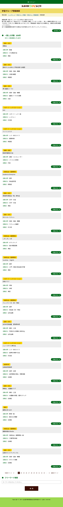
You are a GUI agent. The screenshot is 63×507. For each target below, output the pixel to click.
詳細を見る (55, 59)
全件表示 (56, 30)
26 (26, 473)
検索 (32, 488)
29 (34, 473)
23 (18, 473)
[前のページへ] (16, 473)
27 (29, 473)
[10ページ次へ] (49, 473)
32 (41, 473)
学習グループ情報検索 (33, 15)
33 (44, 473)
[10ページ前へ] (14, 473)
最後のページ (54, 473)
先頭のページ (8, 473)
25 (24, 473)
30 (36, 473)
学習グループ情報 (21, 15)
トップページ (11, 15)
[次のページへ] (47, 473)
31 (39, 473)
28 (31, 473)
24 (21, 473)
